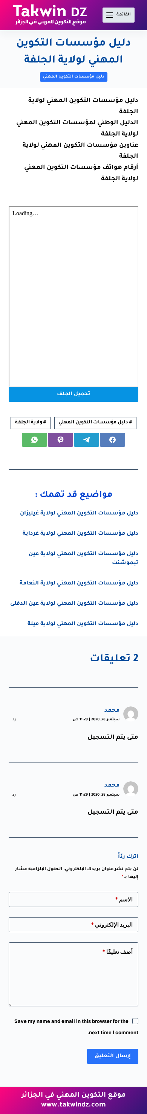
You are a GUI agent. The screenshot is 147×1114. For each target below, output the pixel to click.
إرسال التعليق (113, 1056)
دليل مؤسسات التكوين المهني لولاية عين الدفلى (74, 604)
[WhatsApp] (34, 440)
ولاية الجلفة (30, 422)
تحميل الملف (73, 394)
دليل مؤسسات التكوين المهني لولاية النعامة (79, 584)
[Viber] (60, 440)
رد (14, 720)
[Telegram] (86, 440)
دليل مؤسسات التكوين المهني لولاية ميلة (83, 624)
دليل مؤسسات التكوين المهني (73, 77)
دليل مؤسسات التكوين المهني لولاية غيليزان (79, 514)
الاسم (124, 899)
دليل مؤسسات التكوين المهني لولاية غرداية (80, 534)
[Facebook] (112, 440)
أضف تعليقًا (117, 951)
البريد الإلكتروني (112, 924)
